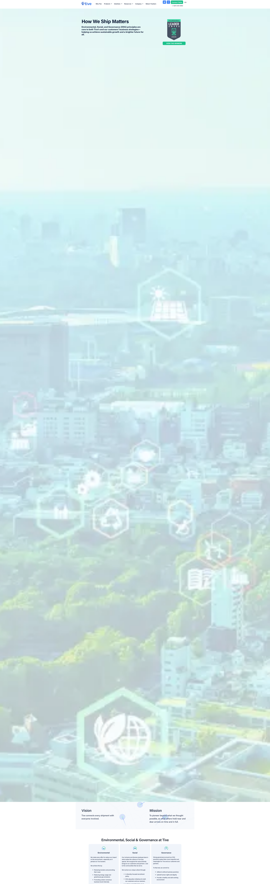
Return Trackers (151, 4)
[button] (186, 2)
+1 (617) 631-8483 (177, 6)
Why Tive (99, 4)
